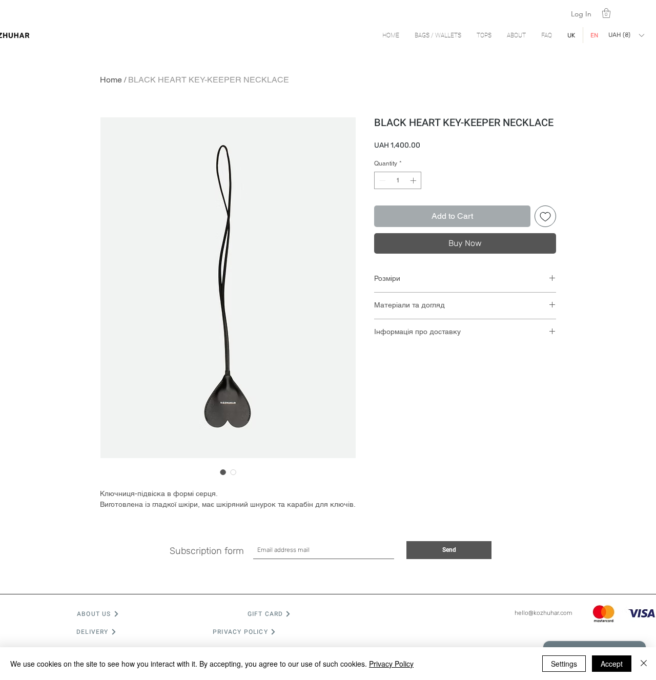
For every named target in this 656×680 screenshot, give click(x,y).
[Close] (644, 663)
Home (111, 80)
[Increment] (414, 180)
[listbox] (626, 35)
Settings (564, 663)
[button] (606, 13)
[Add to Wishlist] (545, 216)
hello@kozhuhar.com (543, 612)
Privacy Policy (391, 663)
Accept (612, 663)
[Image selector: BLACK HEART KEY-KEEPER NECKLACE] (223, 472)
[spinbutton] (397, 180)
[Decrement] (381, 180)
